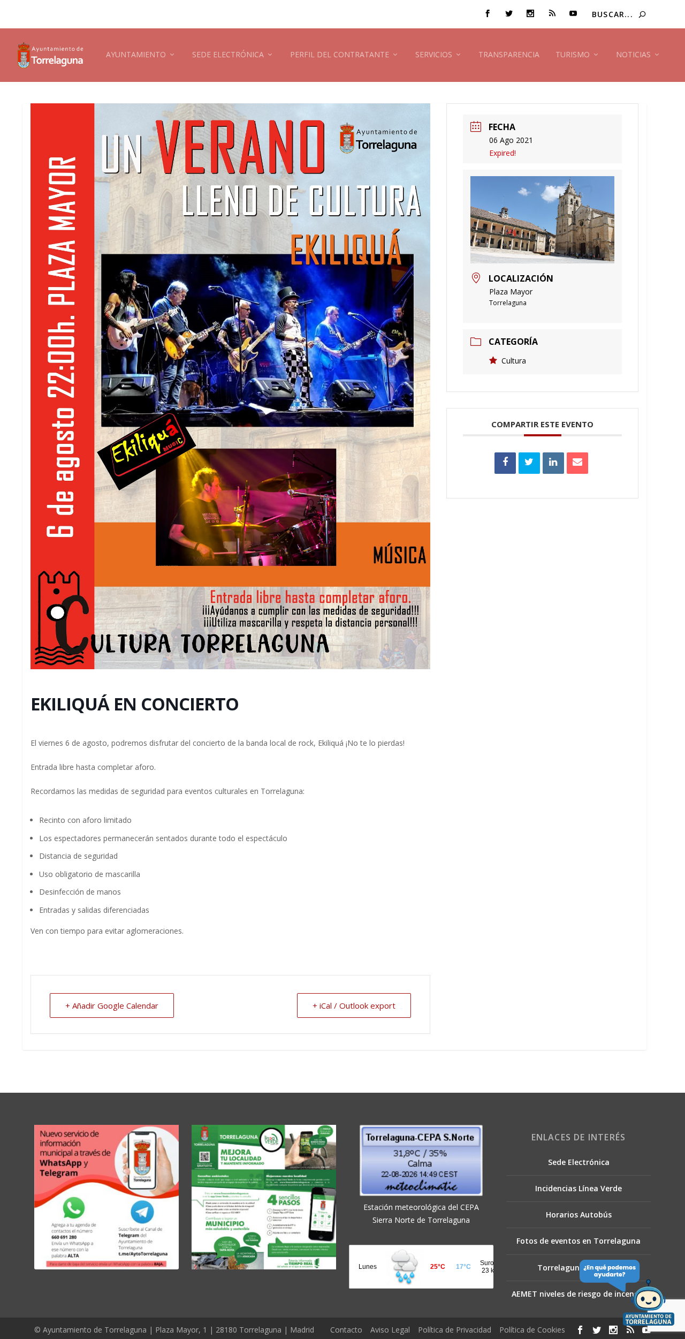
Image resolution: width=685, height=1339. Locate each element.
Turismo (572, 54)
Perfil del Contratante (339, 54)
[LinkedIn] (553, 463)
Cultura (513, 360)
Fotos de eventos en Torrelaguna (578, 1241)
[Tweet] (529, 463)
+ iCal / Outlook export (354, 1005)
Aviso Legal (390, 1330)
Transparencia (508, 54)
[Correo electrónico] (577, 463)
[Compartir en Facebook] (505, 463)
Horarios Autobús (579, 1214)
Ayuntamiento (136, 54)
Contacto (346, 1330)
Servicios (433, 54)
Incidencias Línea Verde (578, 1188)
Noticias (633, 54)
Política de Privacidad (454, 1330)
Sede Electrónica (228, 54)
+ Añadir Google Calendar (111, 1005)
